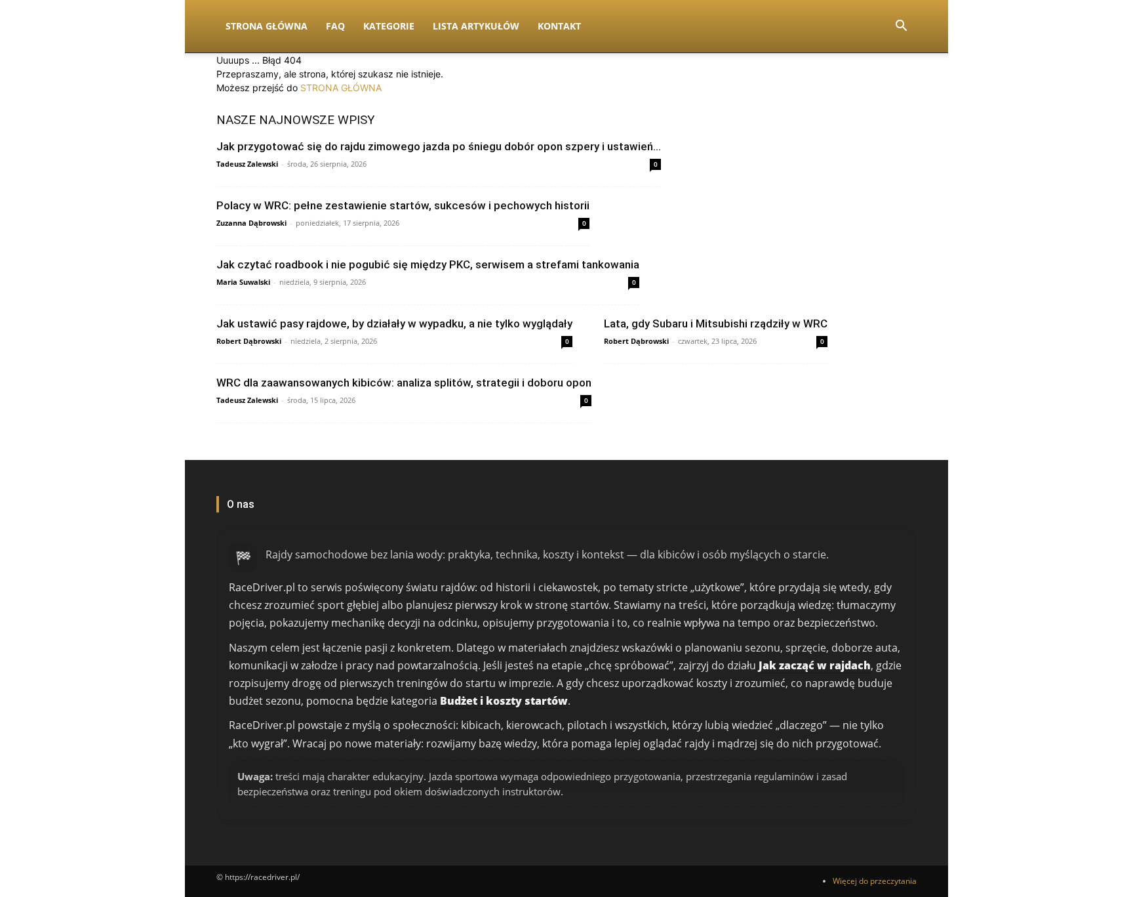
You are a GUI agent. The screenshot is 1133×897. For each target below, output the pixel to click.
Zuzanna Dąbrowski (251, 223)
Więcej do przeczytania (875, 881)
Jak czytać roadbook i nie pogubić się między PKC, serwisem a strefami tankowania (427, 264)
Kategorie (388, 26)
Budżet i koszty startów (504, 701)
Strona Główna (267, 26)
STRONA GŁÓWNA (341, 87)
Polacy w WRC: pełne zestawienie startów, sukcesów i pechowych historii (402, 205)
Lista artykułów (476, 26)
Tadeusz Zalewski (247, 164)
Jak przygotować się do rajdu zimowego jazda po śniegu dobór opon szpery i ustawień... (438, 146)
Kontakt (559, 26)
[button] (901, 27)
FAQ (335, 26)
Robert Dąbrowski (248, 341)
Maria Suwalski (243, 282)
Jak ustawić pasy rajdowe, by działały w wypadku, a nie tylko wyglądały (394, 323)
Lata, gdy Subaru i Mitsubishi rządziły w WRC (715, 323)
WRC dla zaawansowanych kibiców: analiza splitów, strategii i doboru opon (403, 382)
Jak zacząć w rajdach (815, 665)
